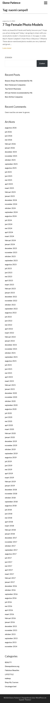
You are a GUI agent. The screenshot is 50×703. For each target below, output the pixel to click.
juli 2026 (8, 132)
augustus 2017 (11, 554)
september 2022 (11, 309)
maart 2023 (9, 284)
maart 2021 (9, 381)
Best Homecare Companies (15, 85)
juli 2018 (8, 510)
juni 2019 (8, 465)
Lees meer (7, 48)
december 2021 (11, 345)
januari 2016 (10, 622)
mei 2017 (8, 566)
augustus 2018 (11, 506)
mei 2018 (8, 518)
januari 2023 (10, 293)
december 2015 (11, 626)
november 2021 (11, 349)
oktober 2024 (10, 208)
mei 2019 (8, 469)
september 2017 (11, 550)
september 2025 (11, 164)
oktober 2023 (10, 256)
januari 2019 (10, 486)
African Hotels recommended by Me (18, 93)
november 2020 (11, 397)
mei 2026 (8, 140)
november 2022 (11, 301)
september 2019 (11, 453)
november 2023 (11, 252)
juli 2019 (8, 461)
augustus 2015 (11, 642)
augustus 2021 (11, 361)
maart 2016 (9, 614)
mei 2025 (8, 180)
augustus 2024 (11, 216)
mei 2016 (8, 606)
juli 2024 (8, 220)
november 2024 (11, 204)
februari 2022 (10, 337)
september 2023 (11, 260)
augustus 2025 (11, 168)
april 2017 (9, 570)
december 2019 (11, 441)
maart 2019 (9, 477)
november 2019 (11, 445)
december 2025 (11, 152)
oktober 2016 (10, 590)
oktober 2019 (10, 449)
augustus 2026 (11, 128)
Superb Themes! (25, 700)
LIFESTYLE (9, 674)
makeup (8, 678)
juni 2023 (8, 272)
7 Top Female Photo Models (23, 25)
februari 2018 (10, 530)
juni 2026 (8, 136)
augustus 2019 (11, 457)
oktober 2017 (10, 546)
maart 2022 (9, 333)
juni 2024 (8, 224)
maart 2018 (9, 526)
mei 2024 (8, 228)
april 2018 (9, 522)
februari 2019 (10, 481)
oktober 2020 (10, 401)
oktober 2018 (10, 498)
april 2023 (9, 280)
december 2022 (11, 297)
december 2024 (11, 200)
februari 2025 (10, 192)
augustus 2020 (11, 409)
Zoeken (8, 57)
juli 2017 (8, 558)
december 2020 (11, 393)
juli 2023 (8, 268)
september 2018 (11, 502)
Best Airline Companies (14, 97)
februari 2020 (10, 433)
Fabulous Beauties (12, 670)
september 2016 (11, 594)
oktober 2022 (10, 305)
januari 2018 (10, 534)
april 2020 (9, 425)
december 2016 (11, 586)
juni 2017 (8, 562)
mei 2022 (8, 325)
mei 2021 (8, 373)
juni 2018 (8, 514)
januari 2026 (10, 148)
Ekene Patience (11, 2)
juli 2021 (8, 365)
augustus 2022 (11, 313)
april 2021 (9, 377)
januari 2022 (10, 341)
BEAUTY (8, 662)
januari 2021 (10, 389)
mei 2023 (8, 276)
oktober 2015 (10, 634)
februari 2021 (10, 385)
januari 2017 (10, 582)
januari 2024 (10, 244)
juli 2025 (8, 172)
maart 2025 (9, 188)
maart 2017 (9, 574)
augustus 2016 (11, 598)
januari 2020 (10, 437)
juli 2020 (8, 413)
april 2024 (9, 232)
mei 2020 (8, 421)
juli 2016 (8, 602)
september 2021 (11, 357)
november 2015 (11, 630)
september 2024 (11, 212)
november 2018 (11, 493)
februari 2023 (10, 288)
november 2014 (11, 646)
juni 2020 (8, 417)
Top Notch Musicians (13, 89)
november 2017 (11, 542)
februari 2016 (10, 618)
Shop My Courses (11, 682)
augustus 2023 (11, 264)
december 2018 (11, 490)
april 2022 (9, 329)
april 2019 (9, 473)
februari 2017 (10, 578)
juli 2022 (8, 317)
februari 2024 (10, 240)
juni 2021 (8, 369)
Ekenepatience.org (12, 666)
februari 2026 (10, 144)
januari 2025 (10, 196)
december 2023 (11, 248)
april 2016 (9, 610)
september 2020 (11, 405)
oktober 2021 (10, 353)
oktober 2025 (10, 160)
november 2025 (11, 156)
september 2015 (11, 638)
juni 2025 (8, 176)
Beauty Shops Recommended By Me (18, 81)
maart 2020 (9, 429)
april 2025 (9, 184)
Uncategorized (10, 686)
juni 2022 (8, 321)
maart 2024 (9, 236)
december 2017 (11, 538)
